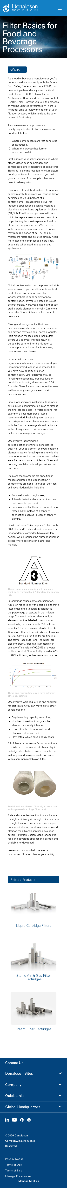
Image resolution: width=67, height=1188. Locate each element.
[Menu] (59, 8)
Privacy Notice (14, 1158)
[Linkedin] (8, 1120)
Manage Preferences (18, 1176)
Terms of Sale (13, 1170)
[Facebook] (23, 1120)
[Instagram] (30, 1120)
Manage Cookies (28, 1181)
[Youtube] (16, 1120)
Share (18, 69)
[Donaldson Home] (28, 8)
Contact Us (14, 1063)
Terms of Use (13, 1164)
